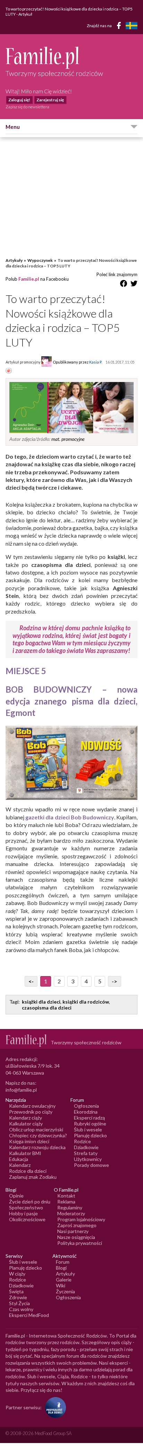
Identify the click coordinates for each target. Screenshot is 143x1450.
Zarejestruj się (50, 99)
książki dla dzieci (41, 1002)
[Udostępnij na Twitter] (134, 284)
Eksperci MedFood (29, 1315)
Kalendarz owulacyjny (32, 1106)
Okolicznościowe (27, 1219)
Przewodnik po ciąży (30, 1112)
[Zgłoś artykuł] (9, 371)
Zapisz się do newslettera (27, 106)
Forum (62, 1262)
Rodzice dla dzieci (28, 1171)
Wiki (60, 1285)
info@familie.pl (21, 1090)
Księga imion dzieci (29, 1141)
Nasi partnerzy (73, 1231)
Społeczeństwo (26, 1207)
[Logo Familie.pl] (71, 57)
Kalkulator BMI (25, 1153)
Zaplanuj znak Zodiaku (33, 1177)
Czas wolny (21, 1309)
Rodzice (82, 1141)
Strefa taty (86, 1153)
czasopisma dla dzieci (47, 1008)
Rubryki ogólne (90, 1124)
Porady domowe (91, 1165)
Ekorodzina (86, 1112)
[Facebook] (120, 26)
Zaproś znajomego (76, 1225)
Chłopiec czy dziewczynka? (38, 1135)
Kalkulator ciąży (26, 1124)
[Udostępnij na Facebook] (123, 284)
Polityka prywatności (79, 1243)
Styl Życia (19, 1303)
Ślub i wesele (88, 1129)
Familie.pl (28, 279)
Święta (16, 1291)
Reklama (66, 1202)
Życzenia (65, 1291)
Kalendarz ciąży (25, 1118)
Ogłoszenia (86, 1106)
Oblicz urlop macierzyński (36, 1129)
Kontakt (66, 1196)
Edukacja (18, 1159)
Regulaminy (69, 1207)
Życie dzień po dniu (29, 1202)
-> (114, 981)
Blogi (61, 1268)
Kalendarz (20, 1165)
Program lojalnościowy (81, 1219)
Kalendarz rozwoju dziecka (37, 1147)
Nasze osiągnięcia (76, 1237)
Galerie (64, 1280)
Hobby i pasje (23, 1213)
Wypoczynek (40, 260)
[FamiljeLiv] (131, 25)
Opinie (16, 1196)
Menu (13, 127)
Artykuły (14, 260)
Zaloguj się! (19, 99)
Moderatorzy (71, 1213)
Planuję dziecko (90, 1135)
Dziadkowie (86, 1147)
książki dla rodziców (85, 1002)
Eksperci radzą (89, 1118)
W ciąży (17, 1274)
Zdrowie (18, 1297)
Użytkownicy (88, 1159)
